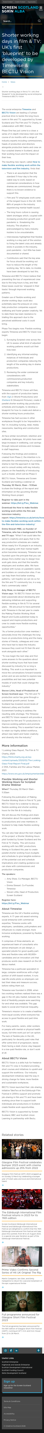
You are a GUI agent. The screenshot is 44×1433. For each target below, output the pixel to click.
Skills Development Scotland (14, 1373)
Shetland (6, 400)
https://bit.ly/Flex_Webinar (24, 503)
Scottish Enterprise (10, 1362)
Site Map (7, 1407)
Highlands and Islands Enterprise (16, 1365)
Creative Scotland (20, 2)
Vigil (9, 397)
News (13, 82)
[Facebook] (11, 1350)
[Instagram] (5, 1350)
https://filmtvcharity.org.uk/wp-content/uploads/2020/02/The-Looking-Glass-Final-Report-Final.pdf (21, 760)
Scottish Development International (17, 1367)
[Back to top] (38, 1350)
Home (4, 82)
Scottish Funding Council (12, 1370)
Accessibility (9, 1414)
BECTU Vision (9, 113)
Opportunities (32, 2)
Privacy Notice (10, 1420)
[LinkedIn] (16, 1350)
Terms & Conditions (12, 1401)
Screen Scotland (7, 2)
